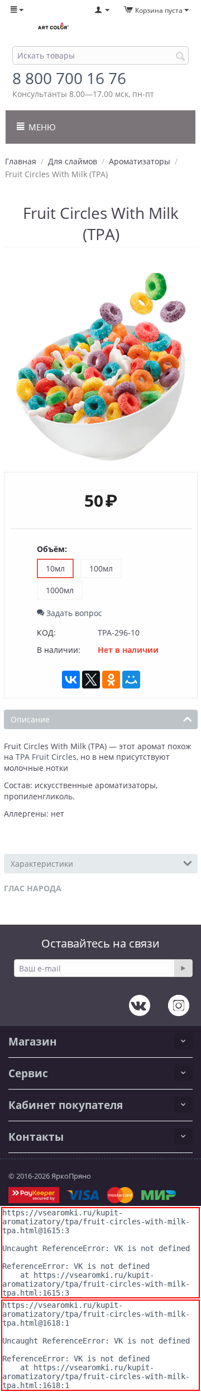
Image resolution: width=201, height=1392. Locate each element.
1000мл (60, 590)
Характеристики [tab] (42, 863)
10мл (55, 568)
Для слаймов (72, 161)
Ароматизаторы (139, 161)
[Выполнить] (183, 968)
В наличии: (58, 649)
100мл (101, 568)
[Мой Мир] (131, 679)
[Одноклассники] (111, 679)
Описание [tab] (30, 719)
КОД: (46, 632)
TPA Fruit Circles (46, 756)
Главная (20, 161)
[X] (91, 679)
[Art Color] (53, 26)
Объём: (52, 549)
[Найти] (180, 56)
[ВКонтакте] (71, 679)
